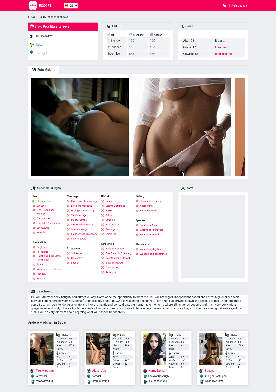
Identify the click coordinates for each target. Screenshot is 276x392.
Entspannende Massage (84, 234)
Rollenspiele (112, 224)
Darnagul (41, 53)
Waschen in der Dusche (49, 269)
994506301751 (45, 36)
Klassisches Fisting (150, 201)
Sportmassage (79, 229)
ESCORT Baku (36, 16)
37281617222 (101, 381)
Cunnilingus (112, 267)
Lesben (75, 262)
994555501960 (158, 381)
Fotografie (42, 251)
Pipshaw (41, 273)
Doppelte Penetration (48, 223)
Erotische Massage (81, 205)
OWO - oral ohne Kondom (45, 211)
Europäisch (222, 47)
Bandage (110, 229)
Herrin (109, 201)
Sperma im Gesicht (150, 234)
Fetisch (41, 232)
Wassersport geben (150, 249)
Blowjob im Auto (115, 262)
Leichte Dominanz (115, 205)
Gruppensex (43, 218)
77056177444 (44, 381)
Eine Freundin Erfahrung (118, 253)
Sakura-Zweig (78, 238)
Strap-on (110, 219)
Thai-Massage (79, 215)
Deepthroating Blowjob (118, 258)
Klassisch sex (44, 201)
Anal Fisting (146, 205)
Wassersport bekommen (153, 253)
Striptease (76, 253)
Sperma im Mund (149, 225)
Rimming (41, 278)
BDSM (109, 210)
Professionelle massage (84, 201)
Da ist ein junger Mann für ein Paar (49, 258)
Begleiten (42, 247)
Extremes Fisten (148, 210)
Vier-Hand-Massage (82, 224)
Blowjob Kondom (115, 248)
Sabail (39, 44)
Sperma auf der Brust (151, 229)
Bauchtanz (77, 258)
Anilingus (111, 272)
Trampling (111, 234)
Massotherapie (79, 219)
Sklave (109, 215)
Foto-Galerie (46, 70)
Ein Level (41, 205)
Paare (40, 264)
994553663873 (214, 381)
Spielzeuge (43, 227)
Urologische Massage (83, 210)
